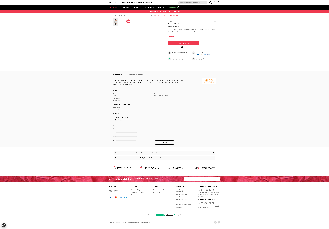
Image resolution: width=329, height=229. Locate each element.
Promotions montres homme (183, 202)
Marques (161, 7)
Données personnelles (133, 222)
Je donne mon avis (164, 142)
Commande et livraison (137, 192)
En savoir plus (198, 31)
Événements (179, 207)
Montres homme (134, 16)
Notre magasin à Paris (159, 190)
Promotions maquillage (182, 199)
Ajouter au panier (183, 43)
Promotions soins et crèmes (183, 197)
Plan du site (156, 192)
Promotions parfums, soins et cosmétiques (184, 190)
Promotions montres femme (183, 204)
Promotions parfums (181, 194)
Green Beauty (173, 7)
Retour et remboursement (138, 195)
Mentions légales (145, 222)
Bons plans (113, 7)
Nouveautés (137, 7)
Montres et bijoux (123, 16)
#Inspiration (149, 7)
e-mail (217, 206)
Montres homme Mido (147, 16)
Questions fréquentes (137, 190)
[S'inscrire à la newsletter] (217, 179)
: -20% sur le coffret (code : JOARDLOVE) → (164, 11)
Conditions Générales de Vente (117, 222)
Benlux (115, 16)
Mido (170, 21)
